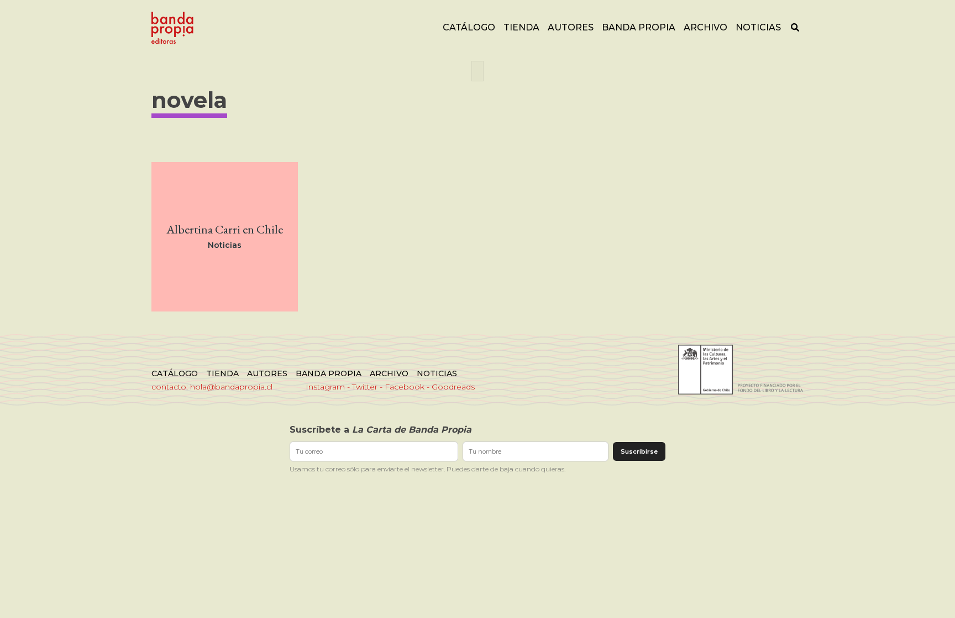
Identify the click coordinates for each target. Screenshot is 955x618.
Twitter (364, 387)
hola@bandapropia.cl (231, 387)
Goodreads (453, 387)
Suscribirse (639, 451)
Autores (571, 27)
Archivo (705, 27)
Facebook (404, 387)
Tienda (521, 27)
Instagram (325, 387)
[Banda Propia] (172, 27)
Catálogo (469, 27)
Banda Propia (638, 27)
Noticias (758, 27)
